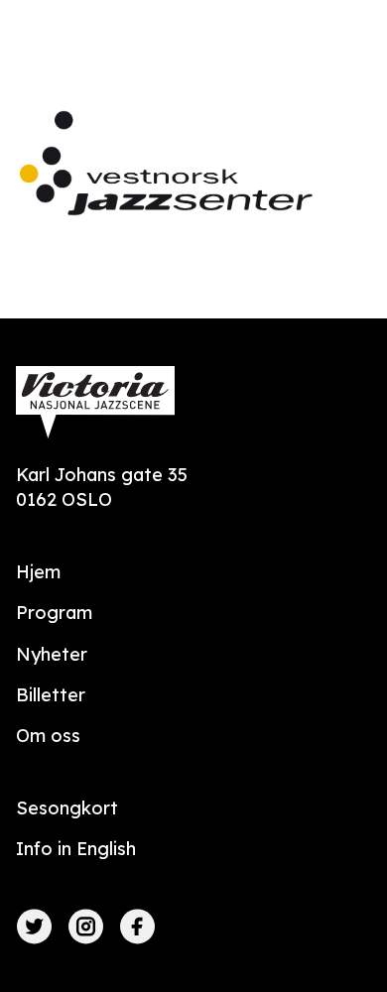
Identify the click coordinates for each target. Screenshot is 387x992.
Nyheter (51, 654)
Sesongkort (67, 808)
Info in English (76, 848)
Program (54, 612)
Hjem (38, 571)
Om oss (48, 735)
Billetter (50, 694)
